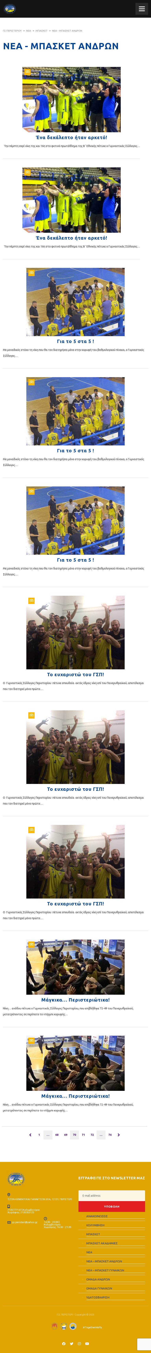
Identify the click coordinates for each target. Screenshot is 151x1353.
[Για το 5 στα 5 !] (75, 302)
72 (92, 1134)
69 (65, 1134)
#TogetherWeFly (92, 1327)
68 (56, 1134)
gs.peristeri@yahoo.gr (25, 1222)
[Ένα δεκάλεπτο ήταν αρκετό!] (71, 99)
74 (109, 1134)
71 (83, 1134)
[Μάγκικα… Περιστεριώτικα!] (75, 967)
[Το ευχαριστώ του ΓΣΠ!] (75, 632)
